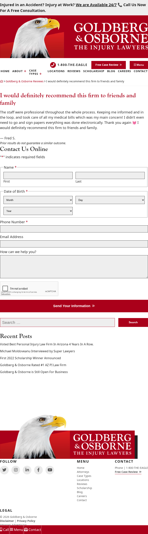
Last (79, 167)
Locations (56, 56)
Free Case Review (106, 50)
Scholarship (93, 56)
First (6, 167)
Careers (124, 56)
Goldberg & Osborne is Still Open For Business (34, 357)
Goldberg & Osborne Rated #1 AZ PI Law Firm (33, 350)
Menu (18, 529)
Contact (35, 529)
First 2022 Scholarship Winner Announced (30, 343)
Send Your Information (71, 291)
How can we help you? (18, 237)
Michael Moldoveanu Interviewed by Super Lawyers (37, 336)
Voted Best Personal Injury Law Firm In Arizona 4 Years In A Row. (46, 330)
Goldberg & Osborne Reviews (25, 66)
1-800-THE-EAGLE (72, 50)
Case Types (33, 57)
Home (80, 468)
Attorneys (83, 472)
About (17, 56)
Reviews (74, 56)
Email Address (11, 222)
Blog (111, 56)
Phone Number (14, 207)
